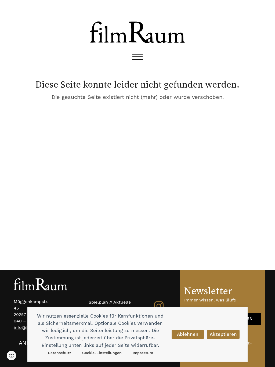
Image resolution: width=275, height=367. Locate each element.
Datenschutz (59, 353)
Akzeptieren (223, 334)
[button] (137, 57)
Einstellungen (11, 355)
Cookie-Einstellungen (102, 353)
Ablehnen (187, 334)
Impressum (143, 353)
